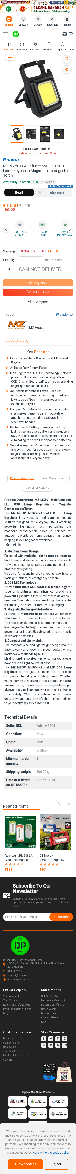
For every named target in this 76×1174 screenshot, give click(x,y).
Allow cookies (25, 1164)
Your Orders (10, 1000)
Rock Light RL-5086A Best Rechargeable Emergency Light (19, 860)
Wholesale (57, 192)
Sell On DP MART (51, 996)
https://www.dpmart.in (20, 979)
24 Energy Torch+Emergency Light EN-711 (52, 860)
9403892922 (14, 971)
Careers (7, 1059)
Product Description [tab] (22, 478)
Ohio (51, 251)
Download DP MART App (17, 1008)
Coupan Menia (49, 1017)
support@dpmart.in (18, 975)
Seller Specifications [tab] (54, 478)
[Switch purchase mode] (38, 192)
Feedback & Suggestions (17, 1055)
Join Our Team (11, 1051)
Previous (58, 803)
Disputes (8, 1038)
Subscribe (61, 917)
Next (69, 803)
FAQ (43, 1021)
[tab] (43, 182)
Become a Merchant (53, 1000)
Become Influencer (52, 1013)
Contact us (9, 1047)
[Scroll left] (6, 230)
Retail (19, 192)
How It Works (48, 1008)
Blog (5, 1013)
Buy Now (40, 283)
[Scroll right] (70, 230)
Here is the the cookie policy (51, 1152)
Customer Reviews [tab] (37, 487)
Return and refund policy (17, 1004)
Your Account (11, 996)
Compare (41, 302)
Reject (56, 1164)
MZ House (12, 159)
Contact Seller (11, 1042)
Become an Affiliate (52, 1004)
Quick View (66, 314)
